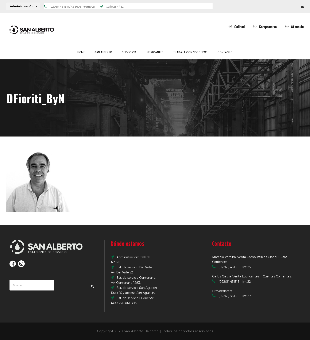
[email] (302, 6)
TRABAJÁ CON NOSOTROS (190, 52)
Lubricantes (155, 52)
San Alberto (103, 52)
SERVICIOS (129, 52)
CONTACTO (225, 52)
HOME (81, 52)
